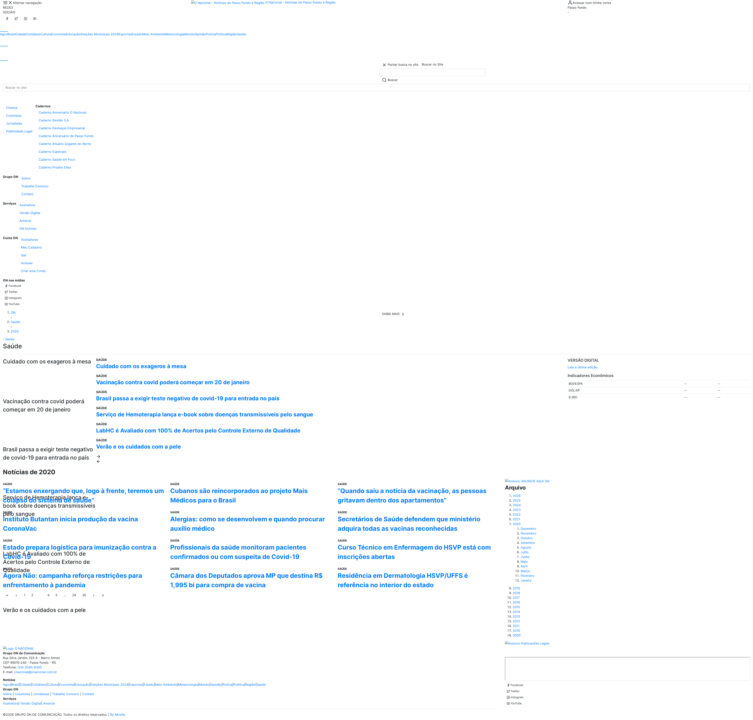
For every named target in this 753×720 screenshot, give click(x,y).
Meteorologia (174, 34)
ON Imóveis (27, 228)
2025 (517, 500)
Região (232, 34)
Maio (524, 561)
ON (13, 312)
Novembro (528, 533)
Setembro (528, 543)
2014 (516, 612)
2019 (516, 588)
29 (74, 595)
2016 (516, 602)
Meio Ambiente (153, 34)
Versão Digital (29, 213)
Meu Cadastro (31, 247)
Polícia (211, 34)
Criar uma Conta (33, 271)
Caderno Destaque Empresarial (62, 128)
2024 (517, 505)
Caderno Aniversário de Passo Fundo (66, 136)
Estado (137, 34)
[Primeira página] (7, 595)
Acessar (27, 263)
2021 (516, 519)
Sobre (25, 178)
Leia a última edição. (583, 367)
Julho (525, 552)
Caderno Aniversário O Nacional (62, 112)
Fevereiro (527, 576)
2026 (517, 496)
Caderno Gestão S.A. (54, 120)
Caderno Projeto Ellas (55, 167)
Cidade (20, 34)
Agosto (526, 547)
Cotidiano (33, 34)
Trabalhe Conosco (34, 186)
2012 (516, 621)
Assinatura (27, 205)
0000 (517, 635)
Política (221, 34)
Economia (58, 34)
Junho (525, 557)
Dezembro (528, 529)
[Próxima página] (94, 595)
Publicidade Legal (19, 131)
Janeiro (526, 580)
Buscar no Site (432, 64)
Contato (27, 194)
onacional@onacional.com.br (35, 672)
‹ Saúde (8, 339)
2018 (516, 593)
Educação (73, 34)
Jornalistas (14, 123)
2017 (516, 598)
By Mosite (117, 714)
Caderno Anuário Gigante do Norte (65, 144)
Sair (24, 255)
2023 (517, 510)
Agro (3, 34)
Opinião (200, 34)
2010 (516, 631)
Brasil (11, 34)
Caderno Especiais (52, 152)
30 (84, 595)
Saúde (241, 34)
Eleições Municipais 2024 (99, 34)
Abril (524, 566)
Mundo (189, 34)
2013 (516, 616)
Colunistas (14, 115)
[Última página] (103, 595)
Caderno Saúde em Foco (57, 159)
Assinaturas (29, 239)
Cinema (11, 108)
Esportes (125, 34)
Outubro (527, 538)
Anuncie (25, 221)
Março (525, 571)
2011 (516, 626)
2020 (15, 331)
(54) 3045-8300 (29, 667)
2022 (517, 514)
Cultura (45, 34)
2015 (516, 607)
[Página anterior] (16, 595)
